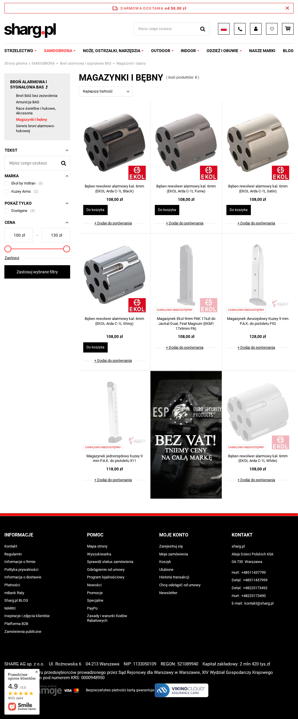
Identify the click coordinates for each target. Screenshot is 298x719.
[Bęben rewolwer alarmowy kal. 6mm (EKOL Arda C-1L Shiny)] (114, 276)
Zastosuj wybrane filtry (37, 272)
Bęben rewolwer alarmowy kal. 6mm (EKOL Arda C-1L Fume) (186, 188)
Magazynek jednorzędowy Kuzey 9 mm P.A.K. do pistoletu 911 (114, 458)
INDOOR (188, 50)
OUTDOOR (160, 50)
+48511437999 (255, 580)
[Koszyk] (288, 29)
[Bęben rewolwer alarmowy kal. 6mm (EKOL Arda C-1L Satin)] (257, 143)
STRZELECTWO (18, 50)
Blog (288, 50)
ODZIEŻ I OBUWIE (222, 50)
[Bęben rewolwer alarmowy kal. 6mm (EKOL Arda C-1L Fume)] (186, 143)
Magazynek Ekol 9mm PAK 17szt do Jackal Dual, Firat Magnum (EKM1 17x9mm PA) (186, 323)
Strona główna (15, 63)
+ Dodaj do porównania (113, 223)
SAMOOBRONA (58, 50)
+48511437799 (253, 572)
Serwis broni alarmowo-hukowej (35, 128)
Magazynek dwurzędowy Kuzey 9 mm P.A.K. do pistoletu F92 (257, 321)
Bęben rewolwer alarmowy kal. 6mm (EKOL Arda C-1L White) (258, 458)
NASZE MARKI (262, 50)
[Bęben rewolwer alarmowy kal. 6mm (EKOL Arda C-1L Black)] (114, 143)
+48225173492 (255, 588)
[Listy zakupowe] (272, 29)
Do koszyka (95, 210)
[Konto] (256, 29)
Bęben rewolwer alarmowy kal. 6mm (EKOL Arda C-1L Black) (114, 188)
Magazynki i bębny (31, 119)
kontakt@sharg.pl (259, 603)
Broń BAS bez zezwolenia (36, 95)
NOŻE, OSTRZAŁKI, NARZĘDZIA (111, 50)
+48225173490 (253, 596)
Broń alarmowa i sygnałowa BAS (85, 63)
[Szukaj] (202, 29)
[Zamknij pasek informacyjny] (287, 8)
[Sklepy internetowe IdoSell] (290, 703)
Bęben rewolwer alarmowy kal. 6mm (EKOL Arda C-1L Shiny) (114, 321)
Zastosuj (12, 258)
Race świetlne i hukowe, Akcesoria (36, 111)
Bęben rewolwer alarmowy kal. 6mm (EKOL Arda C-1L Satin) (258, 188)
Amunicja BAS (27, 102)
